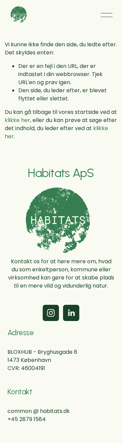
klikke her (17, 120)
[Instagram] (51, 313)
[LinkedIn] (71, 313)
